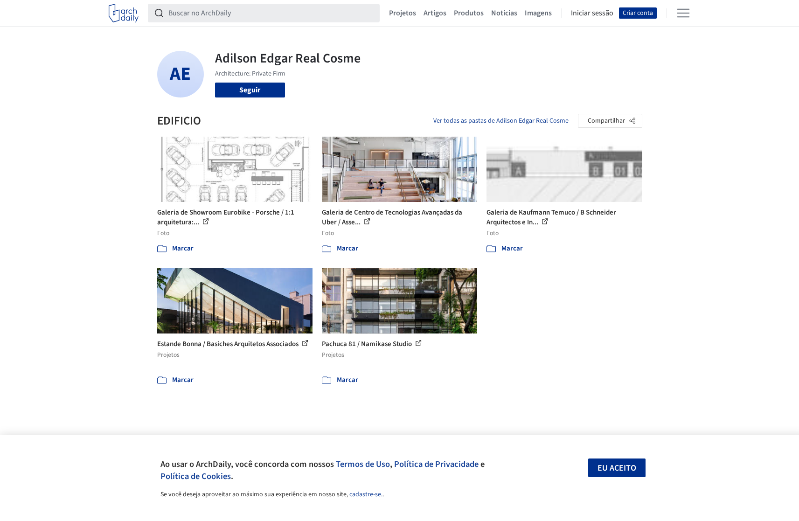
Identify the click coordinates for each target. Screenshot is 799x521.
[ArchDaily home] (124, 13)
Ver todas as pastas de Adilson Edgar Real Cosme (501, 121)
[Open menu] (683, 13)
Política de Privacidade (436, 464)
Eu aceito (617, 468)
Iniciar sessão (592, 13)
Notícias (504, 13)
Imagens (538, 13)
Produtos (469, 13)
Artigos (435, 13)
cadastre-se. (365, 494)
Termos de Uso (363, 464)
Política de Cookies (195, 476)
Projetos (402, 13)
